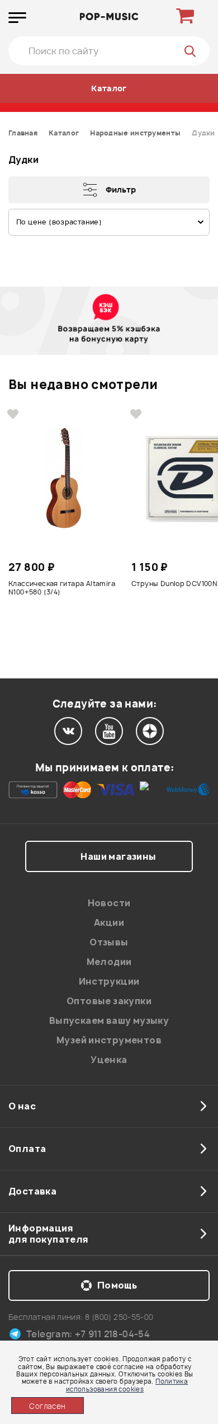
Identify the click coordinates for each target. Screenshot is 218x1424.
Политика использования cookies (127, 1385)
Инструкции (109, 981)
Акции (109, 922)
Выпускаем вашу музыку (109, 1020)
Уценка (109, 1059)
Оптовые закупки (109, 1001)
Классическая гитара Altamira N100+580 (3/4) (61, 588)
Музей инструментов (109, 1040)
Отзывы (108, 942)
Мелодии (109, 961)
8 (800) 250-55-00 (119, 1316)
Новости (109, 903)
